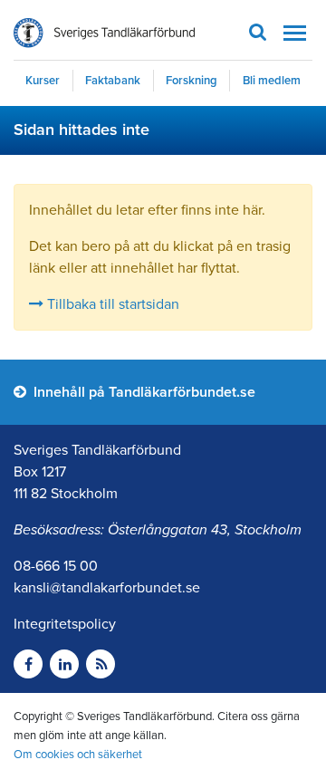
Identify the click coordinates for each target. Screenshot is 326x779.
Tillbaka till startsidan (111, 304)
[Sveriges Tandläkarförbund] (104, 33)
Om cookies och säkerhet (78, 754)
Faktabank (112, 80)
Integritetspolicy (65, 624)
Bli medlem (272, 80)
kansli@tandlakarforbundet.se (107, 588)
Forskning (191, 80)
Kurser (42, 80)
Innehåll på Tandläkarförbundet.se (142, 392)
